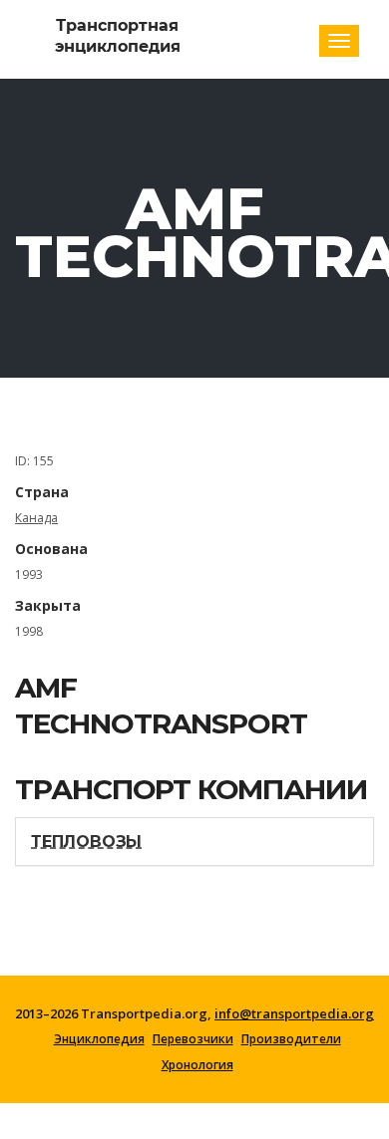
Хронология (197, 1065)
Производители (291, 1039)
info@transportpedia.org (294, 1013)
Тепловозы (86, 841)
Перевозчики (193, 1039)
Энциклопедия (99, 1039)
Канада (36, 517)
